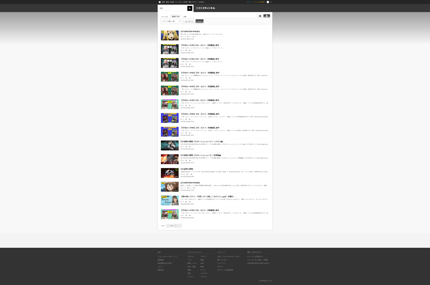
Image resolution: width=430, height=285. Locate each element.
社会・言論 (191, 266)
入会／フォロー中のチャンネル (228, 256)
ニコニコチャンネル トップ (167, 256)
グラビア (204, 277)
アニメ (190, 260)
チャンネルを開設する (255, 256)
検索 (189, 8)
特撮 (189, 270)
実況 (190, 2)
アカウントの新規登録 (225, 270)
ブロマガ (191, 256)
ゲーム (203, 270)
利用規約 (161, 260)
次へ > (177, 226)
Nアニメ (195, 2)
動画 (163, 2)
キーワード (189, 21)
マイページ (221, 263)
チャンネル (178, 2)
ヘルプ (160, 266)
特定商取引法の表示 (165, 263)
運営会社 (161, 270)
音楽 (189, 273)
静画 (167, 2)
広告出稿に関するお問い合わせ (258, 263)
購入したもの (222, 260)
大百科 (185, 2)
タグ (199, 21)
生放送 (172, 2)
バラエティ (204, 273)
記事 (185, 16)
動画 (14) (176, 16)
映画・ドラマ (192, 263)
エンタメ (191, 277)
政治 (202, 266)
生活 (202, 263)
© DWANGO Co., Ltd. (265, 281)
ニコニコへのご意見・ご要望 (257, 260)
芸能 (202, 260)
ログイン (249, 2)
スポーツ (204, 256)
